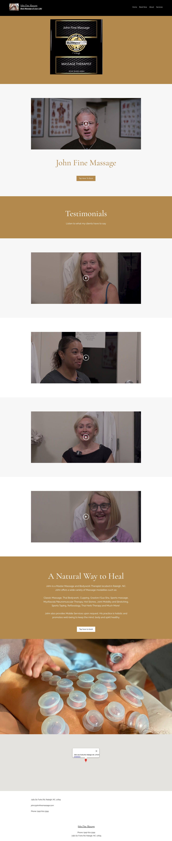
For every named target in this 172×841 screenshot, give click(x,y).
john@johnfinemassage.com (42, 805)
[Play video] (86, 124)
